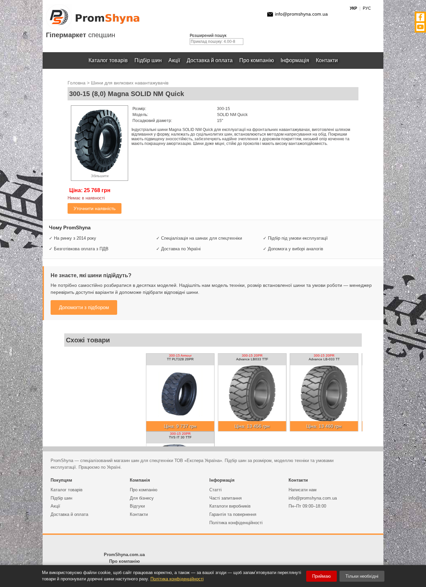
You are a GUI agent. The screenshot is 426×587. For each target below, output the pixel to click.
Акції (174, 60)
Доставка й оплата (209, 60)
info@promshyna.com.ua (301, 14)
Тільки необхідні (361, 576)
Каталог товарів (108, 60)
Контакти (326, 60)
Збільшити (99, 176)
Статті (215, 489)
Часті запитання (225, 498)
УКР (353, 8)
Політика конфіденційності (236, 522)
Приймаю (321, 576)
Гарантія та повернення (232, 514)
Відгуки (137, 506)
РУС (367, 8)
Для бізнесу (142, 498)
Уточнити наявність (94, 208)
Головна (77, 82)
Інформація (295, 60)
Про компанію (257, 60)
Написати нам (303, 489)
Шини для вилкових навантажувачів (129, 82)
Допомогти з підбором (84, 307)
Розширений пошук (208, 35)
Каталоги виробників (230, 506)
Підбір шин (148, 60)
